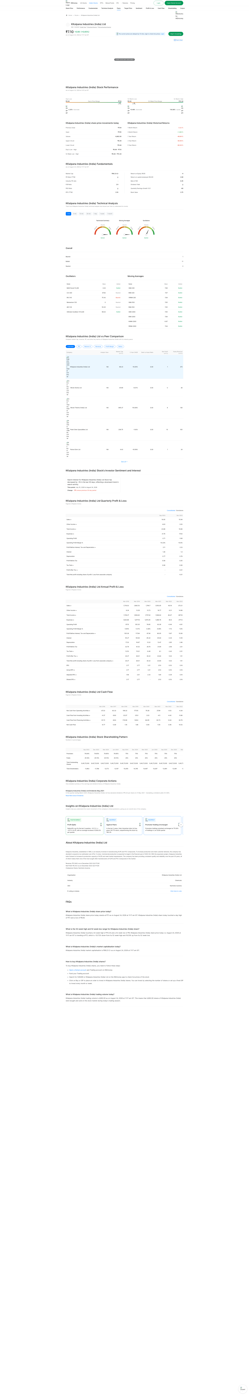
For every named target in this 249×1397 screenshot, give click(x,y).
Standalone (179, 510)
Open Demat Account (174, 3)
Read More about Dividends (74, 795)
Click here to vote (176, 891)
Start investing (175, 34)
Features (125, 3)
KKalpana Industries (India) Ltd (80, 367)
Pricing (132, 3)
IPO (117, 3)
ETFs (101, 3)
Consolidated (171, 510)
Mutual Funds (110, 3)
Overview (70, 346)
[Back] (67, 15)
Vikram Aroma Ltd (76, 388)
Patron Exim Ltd (75, 449)
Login (158, 3)
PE (79, 346)
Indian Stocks (93, 3)
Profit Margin (110, 346)
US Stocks (83, 3)
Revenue (98, 346)
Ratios (120, 346)
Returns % (87, 346)
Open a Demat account (77, 970)
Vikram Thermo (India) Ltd (78, 407)
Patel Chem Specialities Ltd (79, 429)
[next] (181, 825)
